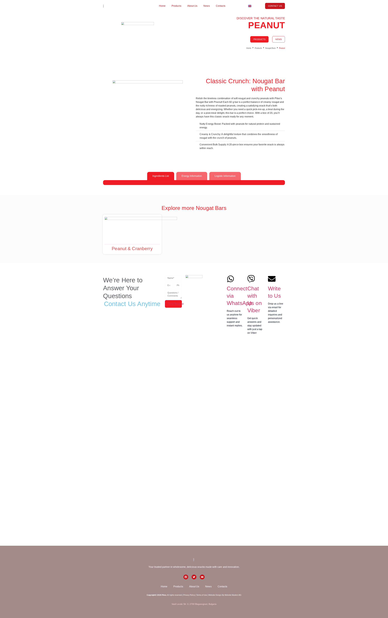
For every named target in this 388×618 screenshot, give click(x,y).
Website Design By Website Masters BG (224, 595)
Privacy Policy (189, 595)
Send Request (175, 304)
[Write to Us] (272, 279)
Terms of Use (201, 595)
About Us (192, 6)
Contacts (221, 6)
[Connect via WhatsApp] (230, 279)
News (206, 6)
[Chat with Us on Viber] (251, 279)
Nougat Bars (270, 48)
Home (162, 6)
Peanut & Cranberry (132, 248)
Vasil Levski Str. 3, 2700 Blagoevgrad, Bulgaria (194, 604)
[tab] (160, 176)
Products (176, 6)
